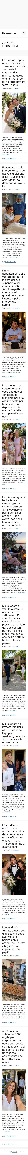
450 (9, 1144)
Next (13, 1144)
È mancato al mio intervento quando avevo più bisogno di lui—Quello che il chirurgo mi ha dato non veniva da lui (14, 177)
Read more (5, 154)
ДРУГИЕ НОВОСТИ (10, 159)
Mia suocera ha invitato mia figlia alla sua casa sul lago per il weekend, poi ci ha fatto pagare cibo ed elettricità (13, 733)
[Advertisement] (14, 14)
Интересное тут (9, 33)
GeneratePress (14, 1152)
